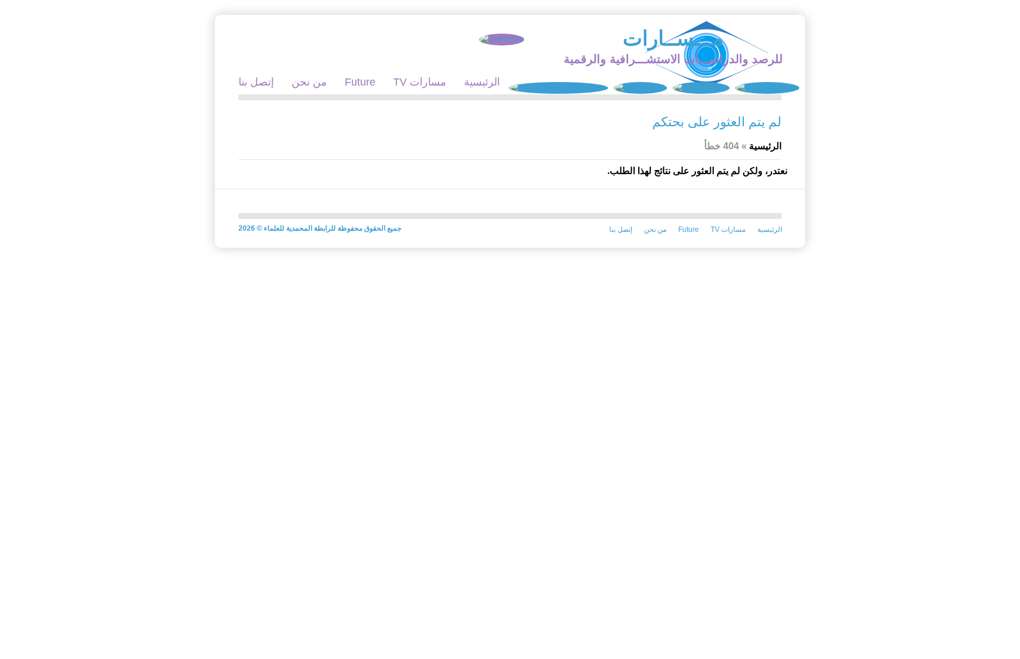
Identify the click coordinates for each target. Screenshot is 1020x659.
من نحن (309, 82)
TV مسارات (419, 82)
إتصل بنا (256, 82)
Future (360, 82)
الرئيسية (482, 82)
